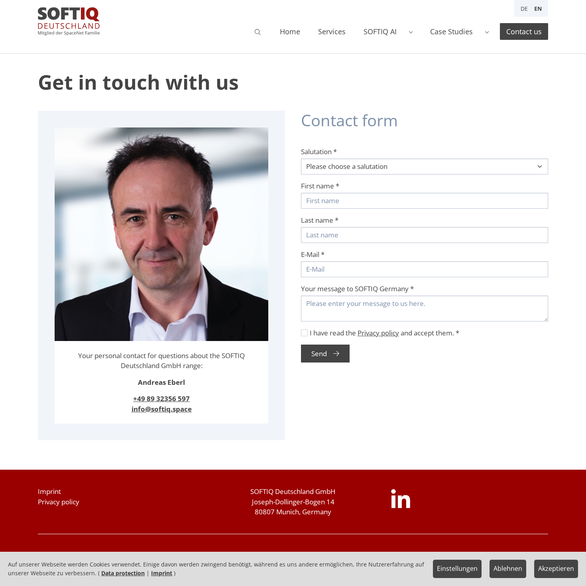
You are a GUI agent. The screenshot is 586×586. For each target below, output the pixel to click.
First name (320, 185)
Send (319, 353)
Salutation (319, 151)
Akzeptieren (556, 568)
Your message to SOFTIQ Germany (357, 288)
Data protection (123, 573)
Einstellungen (457, 568)
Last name (319, 220)
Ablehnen (508, 568)
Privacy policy (378, 332)
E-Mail (312, 254)
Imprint (49, 491)
